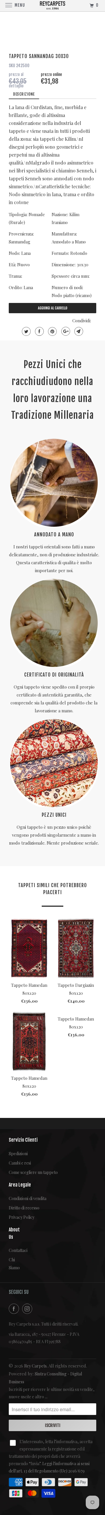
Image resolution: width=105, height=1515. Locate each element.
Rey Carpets (35, 1366)
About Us (13, 1233)
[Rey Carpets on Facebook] (15, 1309)
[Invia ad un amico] (78, 331)
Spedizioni (18, 1153)
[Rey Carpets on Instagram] (28, 1309)
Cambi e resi (20, 1163)
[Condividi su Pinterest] (52, 331)
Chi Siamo (13, 1263)
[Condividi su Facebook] (39, 331)
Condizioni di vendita (27, 1198)
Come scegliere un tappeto (33, 1172)
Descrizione (24, 94)
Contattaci (13, 1250)
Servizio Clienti (23, 1140)
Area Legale (20, 1185)
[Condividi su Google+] (65, 331)
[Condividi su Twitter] (25, 331)
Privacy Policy (21, 1217)
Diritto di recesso (24, 1208)
